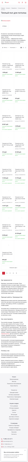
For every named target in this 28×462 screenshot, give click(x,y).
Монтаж (14, 381)
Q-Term (5, 26)
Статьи (14, 412)
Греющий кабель (14, 392)
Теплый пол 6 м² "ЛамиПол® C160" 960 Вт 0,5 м (19, 145)
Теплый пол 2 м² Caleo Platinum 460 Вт (7, 198)
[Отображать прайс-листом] (25, 47)
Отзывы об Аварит (14, 427)
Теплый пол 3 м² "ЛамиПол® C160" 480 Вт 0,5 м (19, 65)
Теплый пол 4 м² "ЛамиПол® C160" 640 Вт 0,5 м (6, 91)
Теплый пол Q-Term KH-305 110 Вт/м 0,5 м (20, 91)
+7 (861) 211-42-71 (7, 438)
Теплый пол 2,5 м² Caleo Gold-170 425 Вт (20, 171)
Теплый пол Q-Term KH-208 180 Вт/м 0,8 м (7, 254)
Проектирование (14, 379)
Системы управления (14, 394)
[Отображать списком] (23, 47)
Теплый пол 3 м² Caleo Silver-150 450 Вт (20, 198)
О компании (14, 423)
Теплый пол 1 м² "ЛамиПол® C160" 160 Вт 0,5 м (19, 117)
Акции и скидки (14, 403)
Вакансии (14, 432)
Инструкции (14, 414)
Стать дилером (14, 406)
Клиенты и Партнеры (14, 425)
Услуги (14, 377)
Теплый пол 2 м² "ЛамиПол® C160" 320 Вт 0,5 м (6, 226)
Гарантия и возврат (14, 419)
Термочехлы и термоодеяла (14, 397)
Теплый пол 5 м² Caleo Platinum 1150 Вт (20, 226)
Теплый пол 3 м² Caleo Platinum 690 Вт (7, 117)
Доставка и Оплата (14, 416)
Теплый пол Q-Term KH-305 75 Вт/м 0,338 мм (7, 145)
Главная (3, 8)
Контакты (14, 434)
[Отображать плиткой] (21, 47)
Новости (14, 410)
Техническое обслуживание (14, 383)
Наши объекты (14, 385)
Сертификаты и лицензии (14, 430)
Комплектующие (14, 399)
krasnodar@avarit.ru (8, 441)
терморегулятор (5, 333)
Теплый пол (14, 8)
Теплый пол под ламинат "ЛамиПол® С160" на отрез (7, 65)
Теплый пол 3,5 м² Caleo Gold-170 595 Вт (7, 171)
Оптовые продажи (14, 408)
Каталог (8, 8)
